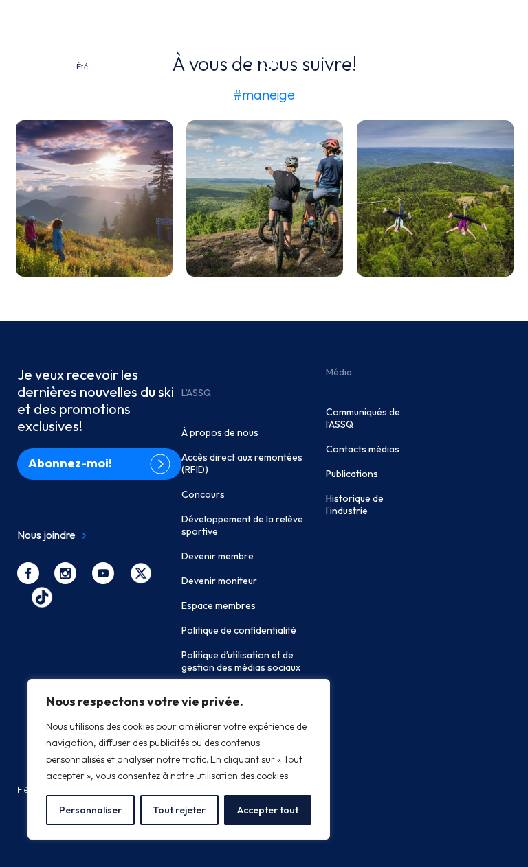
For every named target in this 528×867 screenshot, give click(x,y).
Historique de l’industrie (355, 504)
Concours (203, 494)
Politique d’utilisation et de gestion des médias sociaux (241, 661)
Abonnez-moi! (70, 463)
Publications (352, 473)
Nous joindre (46, 535)
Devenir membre (218, 556)
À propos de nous (220, 432)
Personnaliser (90, 810)
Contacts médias (362, 449)
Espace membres (219, 605)
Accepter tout (267, 810)
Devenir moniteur (219, 581)
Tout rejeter (179, 810)
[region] (179, 759)
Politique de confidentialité (239, 630)
